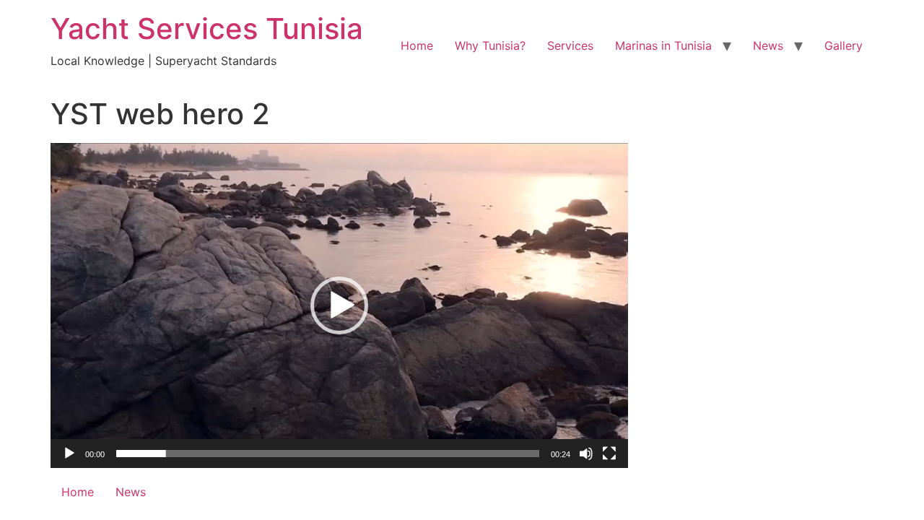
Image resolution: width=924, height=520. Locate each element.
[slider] (327, 453)
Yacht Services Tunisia (207, 28)
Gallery (843, 45)
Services (570, 45)
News (768, 45)
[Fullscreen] (609, 453)
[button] (339, 305)
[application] (339, 305)
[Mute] (586, 453)
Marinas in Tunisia (663, 45)
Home (417, 45)
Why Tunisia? (490, 45)
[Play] (69, 453)
